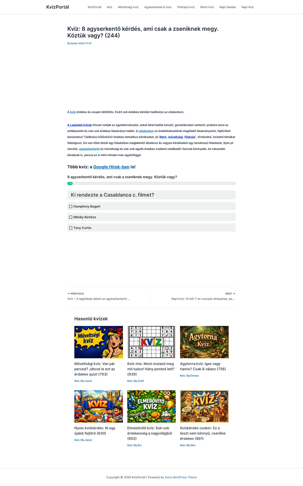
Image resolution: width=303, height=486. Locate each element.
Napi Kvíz (247, 7)
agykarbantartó (89, 149)
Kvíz (109, 7)
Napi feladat (228, 7)
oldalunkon (146, 131)
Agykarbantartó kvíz (158, 7)
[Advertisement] (151, 75)
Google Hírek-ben (111, 166)
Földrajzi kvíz (186, 7)
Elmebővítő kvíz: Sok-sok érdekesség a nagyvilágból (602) (149, 433)
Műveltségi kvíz (128, 7)
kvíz (73, 112)
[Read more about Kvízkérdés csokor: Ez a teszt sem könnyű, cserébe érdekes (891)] (204, 406)
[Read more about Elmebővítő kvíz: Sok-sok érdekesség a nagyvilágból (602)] (151, 406)
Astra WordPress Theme (181, 477)
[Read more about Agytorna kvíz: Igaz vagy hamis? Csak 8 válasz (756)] (204, 342)
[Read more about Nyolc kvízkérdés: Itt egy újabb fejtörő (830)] (98, 406)
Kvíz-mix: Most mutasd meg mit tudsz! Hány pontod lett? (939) (150, 369)
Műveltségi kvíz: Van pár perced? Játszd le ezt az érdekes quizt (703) (94, 369)
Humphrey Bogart (86, 206)
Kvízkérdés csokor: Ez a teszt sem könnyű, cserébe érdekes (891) (202, 433)
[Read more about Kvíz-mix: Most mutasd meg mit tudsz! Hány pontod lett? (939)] (151, 342)
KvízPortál (57, 7)
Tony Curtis (82, 227)
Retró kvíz (207, 7)
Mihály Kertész (84, 217)
